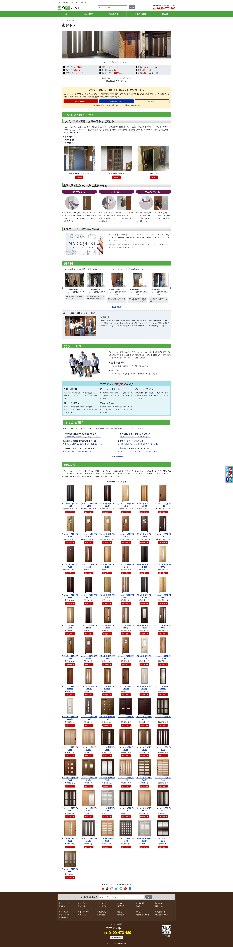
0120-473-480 (163, 8)
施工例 (165, 13)
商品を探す (88, 13)
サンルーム (64, 906)
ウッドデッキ (103, 906)
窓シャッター (160, 906)
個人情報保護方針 (143, 915)
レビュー (140, 912)
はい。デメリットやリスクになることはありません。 (139, 451)
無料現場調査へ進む (116, 101)
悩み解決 (83, 915)
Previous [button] (63, 288)
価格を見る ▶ (70, 512)
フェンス (121, 903)
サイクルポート (85, 903)
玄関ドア (121, 906)
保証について (160, 912)
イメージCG (65, 915)
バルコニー (160, 903)
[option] (74, 288)
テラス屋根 (141, 903)
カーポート (64, 903)
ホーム (64, 20)
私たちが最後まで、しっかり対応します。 (135, 436)
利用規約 (121, 915)
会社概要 (102, 915)
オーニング (83, 906)
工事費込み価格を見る (81, 101)
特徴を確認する (152, 101)
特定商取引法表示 (162, 915)
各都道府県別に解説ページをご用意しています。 (83, 436)
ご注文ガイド (103, 912)
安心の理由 (113, 13)
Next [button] (170, 288)
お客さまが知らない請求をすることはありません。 (84, 444)
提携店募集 (64, 918)
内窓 (138, 906)
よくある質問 (140, 13)
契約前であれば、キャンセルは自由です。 (80, 451)
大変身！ (79, 177)
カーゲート (102, 903)
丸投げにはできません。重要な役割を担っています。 (139, 444)
